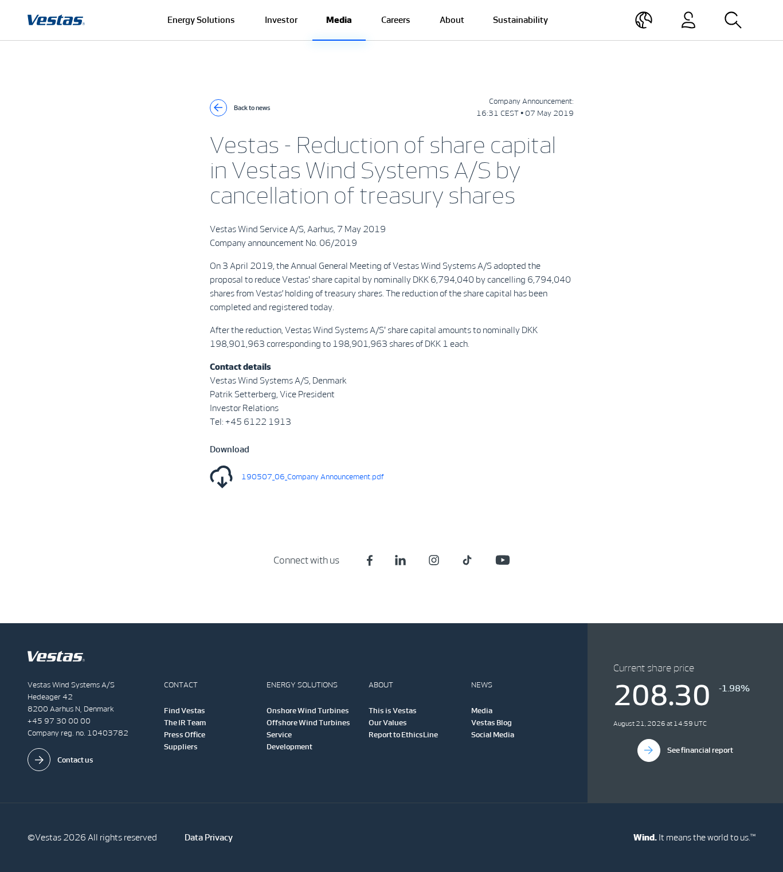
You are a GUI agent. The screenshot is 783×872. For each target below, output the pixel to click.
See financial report (700, 750)
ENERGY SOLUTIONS (302, 685)
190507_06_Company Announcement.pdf (312, 476)
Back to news (252, 107)
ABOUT (381, 685)
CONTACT (181, 685)
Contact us (75, 760)
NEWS (481, 685)
